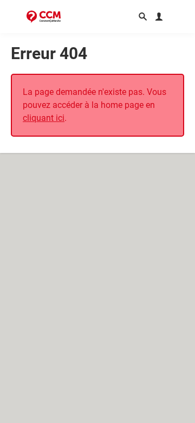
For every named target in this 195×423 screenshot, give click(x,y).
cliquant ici (43, 118)
